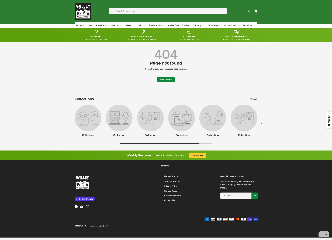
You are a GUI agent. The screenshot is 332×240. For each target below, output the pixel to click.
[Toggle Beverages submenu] (219, 25)
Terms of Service (172, 181)
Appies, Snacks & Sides (178, 25)
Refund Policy (170, 191)
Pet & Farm (248, 25)
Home (79, 25)
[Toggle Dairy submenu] (144, 25)
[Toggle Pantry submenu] (203, 25)
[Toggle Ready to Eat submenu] (162, 25)
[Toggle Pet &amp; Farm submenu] (255, 25)
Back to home (166, 79)
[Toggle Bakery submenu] (133, 25)
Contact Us (169, 200)
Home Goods (230, 25)
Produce (114, 25)
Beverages (213, 25)
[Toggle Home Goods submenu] (238, 25)
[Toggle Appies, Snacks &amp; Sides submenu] (190, 25)
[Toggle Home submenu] (83, 25)
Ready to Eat (155, 25)
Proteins (100, 25)
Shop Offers (197, 155)
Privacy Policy (170, 186)
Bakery (128, 25)
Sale (90, 25)
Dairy (140, 25)
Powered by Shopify (101, 226)
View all (253, 99)
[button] (256, 11)
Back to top (165, 166)
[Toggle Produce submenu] (120, 25)
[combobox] (168, 11)
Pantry (198, 25)
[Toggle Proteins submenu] (105, 25)
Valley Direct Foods (87, 226)
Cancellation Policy (173, 195)
